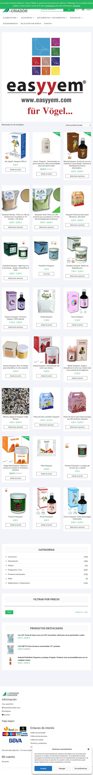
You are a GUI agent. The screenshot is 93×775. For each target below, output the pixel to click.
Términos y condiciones (38, 743)
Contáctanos (50, 6)
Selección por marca (31, 23)
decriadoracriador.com (12, 708)
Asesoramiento (10, 23)
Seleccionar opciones (77, 176)
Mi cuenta (5, 761)
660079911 (10, 704)
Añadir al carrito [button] (15, 170)
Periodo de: (75, 18)
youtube (7, 715)
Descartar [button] (76, 6)
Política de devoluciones (38, 736)
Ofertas (48, 23)
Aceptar (43, 768)
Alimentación (9, 18)
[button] (88, 749)
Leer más (46, 274)
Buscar (69, 9)
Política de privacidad (37, 733)
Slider (10, 579)
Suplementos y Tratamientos (51, 18)
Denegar (62, 768)
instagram (7, 711)
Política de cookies (36, 740)
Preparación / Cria (15, 570)
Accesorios (26, 18)
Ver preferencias (81, 768)
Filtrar (9, 612)
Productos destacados (16, 574)
